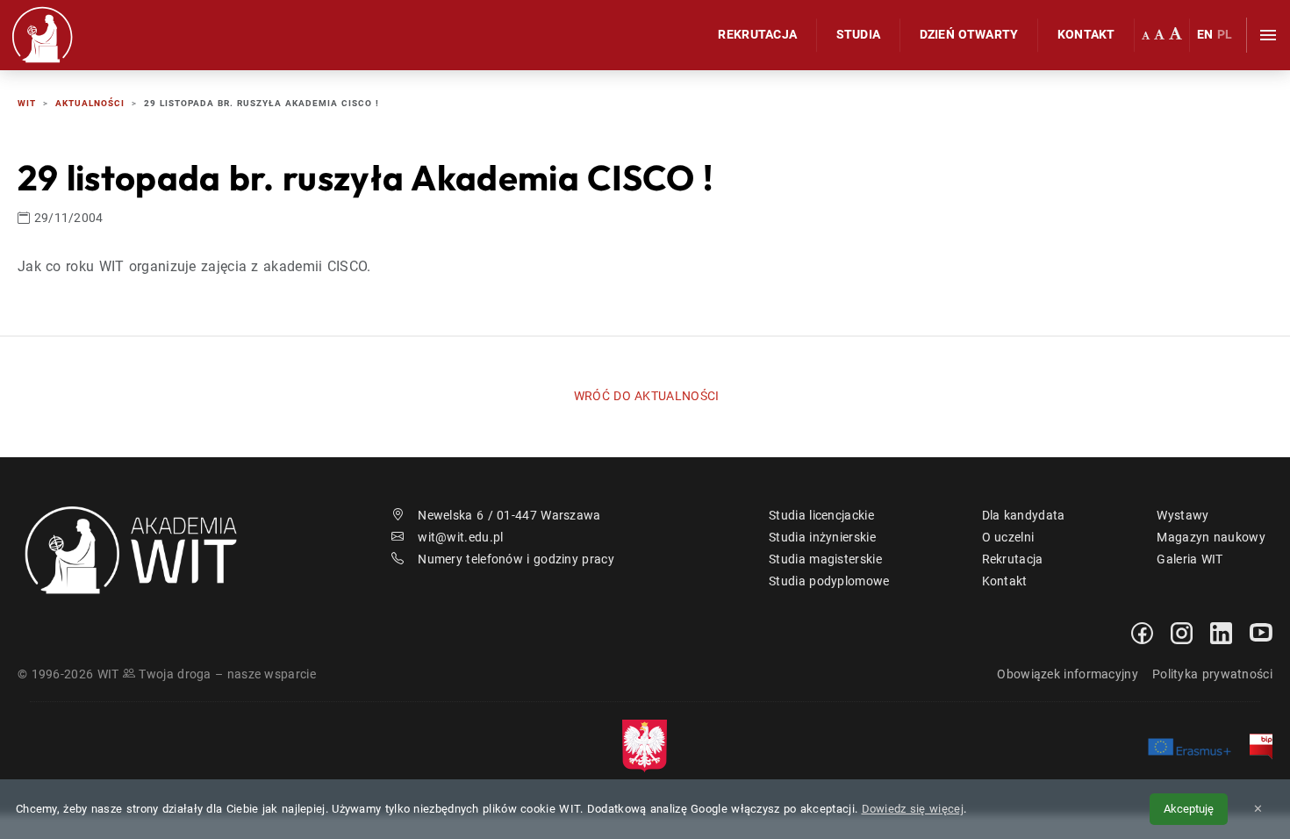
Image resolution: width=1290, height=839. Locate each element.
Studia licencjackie (821, 515)
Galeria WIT (1189, 559)
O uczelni (1008, 537)
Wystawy (1182, 515)
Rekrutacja (757, 34)
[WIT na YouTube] (1261, 632)
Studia (858, 34)
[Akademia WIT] (141, 548)
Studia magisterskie (825, 559)
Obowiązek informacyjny (1067, 674)
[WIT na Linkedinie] (1221, 632)
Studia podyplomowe (829, 581)
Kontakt (1086, 34)
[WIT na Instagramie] (1182, 632)
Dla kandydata (1023, 515)
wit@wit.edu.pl (460, 537)
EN (1205, 34)
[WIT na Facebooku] (1142, 632)
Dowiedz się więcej (913, 808)
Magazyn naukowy (1211, 537)
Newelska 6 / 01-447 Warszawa (509, 515)
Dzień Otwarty (969, 34)
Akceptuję (1189, 808)
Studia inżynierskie (822, 537)
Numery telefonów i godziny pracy (516, 559)
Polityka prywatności (1212, 674)
